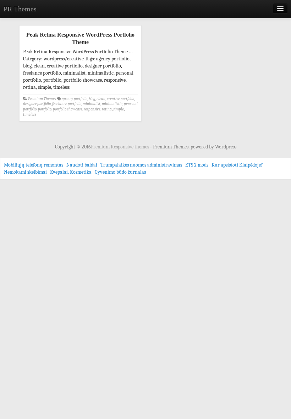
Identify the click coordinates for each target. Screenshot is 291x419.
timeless (29, 114)
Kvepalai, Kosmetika (71, 172)
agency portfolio (74, 99)
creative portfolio (120, 99)
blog (92, 99)
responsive (92, 109)
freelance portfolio (66, 104)
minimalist (91, 104)
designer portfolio (37, 104)
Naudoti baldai (81, 165)
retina (107, 109)
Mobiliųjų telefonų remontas (33, 165)
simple (118, 109)
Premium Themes (42, 99)
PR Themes (20, 9)
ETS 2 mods (196, 165)
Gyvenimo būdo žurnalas (120, 172)
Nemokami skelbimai (25, 172)
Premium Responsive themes (120, 147)
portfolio (44, 109)
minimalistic (112, 104)
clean (101, 99)
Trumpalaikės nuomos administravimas (141, 165)
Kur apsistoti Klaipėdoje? (237, 165)
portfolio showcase (67, 109)
